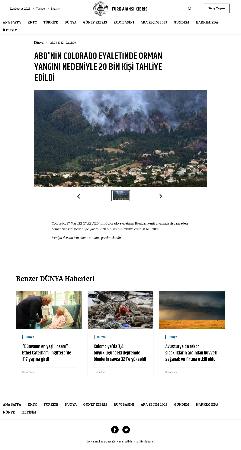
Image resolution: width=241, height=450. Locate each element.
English (55, 8)
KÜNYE (9, 412)
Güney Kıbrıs (95, 22)
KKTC (32, 22)
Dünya (70, 22)
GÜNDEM (181, 22)
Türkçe (40, 8)
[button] (80, 197)
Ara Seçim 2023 (154, 22)
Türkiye (50, 22)
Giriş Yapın (216, 8)
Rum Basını (124, 22)
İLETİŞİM (10, 30)
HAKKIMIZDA (207, 22)
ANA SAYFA (12, 22)
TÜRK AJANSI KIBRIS (130, 9)
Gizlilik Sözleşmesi (146, 441)
